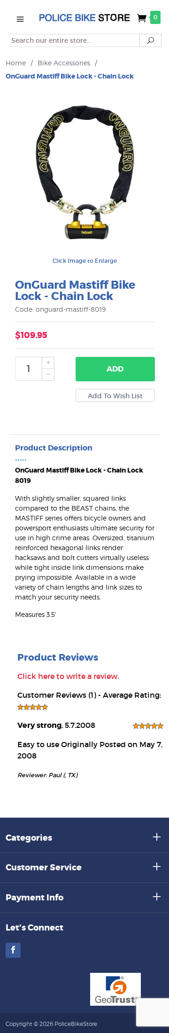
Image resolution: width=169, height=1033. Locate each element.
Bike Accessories (64, 63)
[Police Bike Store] (85, 17)
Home (16, 63)
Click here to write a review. (68, 676)
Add (115, 369)
